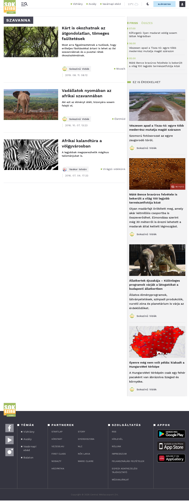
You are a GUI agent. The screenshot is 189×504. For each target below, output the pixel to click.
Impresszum (119, 454)
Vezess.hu (57, 446)
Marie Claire (86, 461)
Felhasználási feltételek (128, 461)
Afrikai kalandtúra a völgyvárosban (82, 143)
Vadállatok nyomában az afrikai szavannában (86, 93)
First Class (58, 454)
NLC (80, 446)
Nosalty (56, 461)
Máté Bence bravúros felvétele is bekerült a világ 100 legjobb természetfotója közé (153, 198)
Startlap (56, 431)
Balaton (28, 457)
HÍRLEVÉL (117, 439)
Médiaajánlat (120, 479)
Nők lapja (84, 454)
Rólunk (116, 446)
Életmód (119, 118)
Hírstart (56, 439)
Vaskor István (78, 169)
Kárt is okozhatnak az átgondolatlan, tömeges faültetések (85, 33)
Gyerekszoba (86, 439)
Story (81, 431)
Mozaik (120, 68)
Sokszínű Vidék (79, 68)
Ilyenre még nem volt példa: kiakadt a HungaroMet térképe (156, 364)
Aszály (93, 4)
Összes (147, 23)
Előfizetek (164, 4)
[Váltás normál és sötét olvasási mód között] (148, 4)
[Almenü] (24, 4)
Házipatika (57, 468)
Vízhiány (78, 4)
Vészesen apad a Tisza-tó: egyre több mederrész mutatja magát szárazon (156, 127)
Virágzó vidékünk (114, 169)
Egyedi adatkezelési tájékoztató (125, 470)
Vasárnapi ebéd (111, 4)
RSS (114, 431)
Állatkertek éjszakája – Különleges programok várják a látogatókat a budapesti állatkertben (154, 284)
